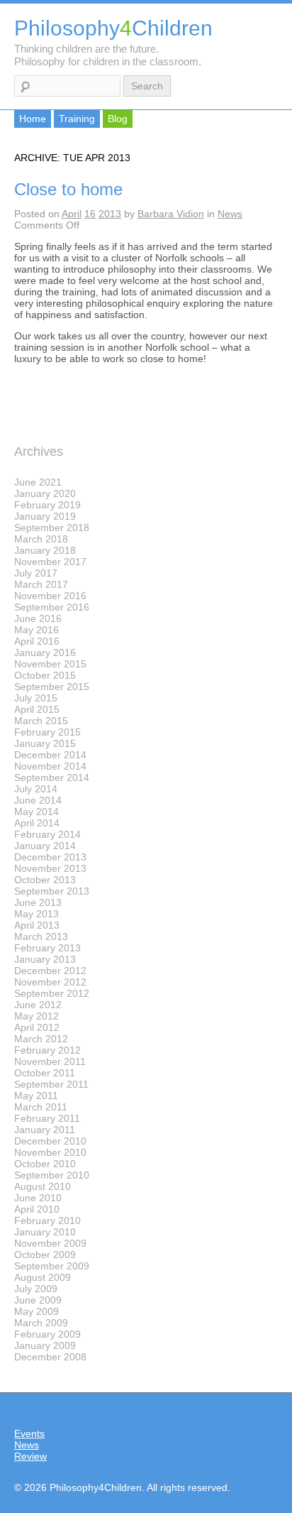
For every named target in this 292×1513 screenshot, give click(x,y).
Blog (118, 118)
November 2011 (50, 1061)
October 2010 (45, 1163)
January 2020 (45, 493)
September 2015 (51, 686)
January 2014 (45, 845)
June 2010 (38, 1197)
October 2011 (44, 1072)
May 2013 (36, 913)
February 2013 (47, 948)
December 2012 (50, 970)
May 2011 (36, 1095)
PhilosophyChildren (113, 28)
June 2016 (38, 618)
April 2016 (37, 641)
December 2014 (50, 754)
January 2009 (45, 1345)
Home (32, 118)
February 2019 (47, 504)
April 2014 (37, 823)
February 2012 (47, 1050)
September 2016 (51, 607)
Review (30, 1456)
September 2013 (51, 891)
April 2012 (37, 1027)
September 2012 (51, 993)
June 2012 (38, 1004)
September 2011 (51, 1084)
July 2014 (35, 788)
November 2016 (50, 595)
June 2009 (38, 1300)
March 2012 (41, 1038)
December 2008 (50, 1356)
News (230, 213)
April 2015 (37, 709)
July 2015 (35, 698)
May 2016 (36, 629)
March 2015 (41, 720)
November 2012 (50, 982)
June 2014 (38, 800)
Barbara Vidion (170, 213)
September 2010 (51, 1175)
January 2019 (45, 516)
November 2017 (50, 561)
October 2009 (45, 1254)
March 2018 (41, 539)
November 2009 (50, 1243)
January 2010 (45, 1232)
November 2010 (50, 1152)
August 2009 (42, 1277)
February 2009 (47, 1334)
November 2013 (50, 868)
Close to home (68, 189)
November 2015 (50, 664)
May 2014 (36, 811)
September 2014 (51, 777)
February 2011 (47, 1118)
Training (77, 118)
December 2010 (50, 1141)
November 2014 (50, 766)
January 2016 (45, 652)
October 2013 (45, 879)
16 (90, 213)
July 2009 (35, 1288)
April (72, 213)
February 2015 (47, 732)
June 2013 (38, 902)
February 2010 (47, 1220)
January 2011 (44, 1129)
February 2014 (47, 834)
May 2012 (36, 1016)
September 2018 (51, 527)
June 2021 (38, 482)
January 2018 (45, 550)
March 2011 (40, 1107)
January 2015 (45, 743)
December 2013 (50, 857)
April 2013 (37, 925)
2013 (110, 213)
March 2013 (41, 936)
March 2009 (41, 1322)
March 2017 (41, 584)
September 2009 (51, 1266)
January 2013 (45, 959)
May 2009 (36, 1311)
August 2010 (42, 1186)
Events (29, 1433)
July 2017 (35, 573)
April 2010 (37, 1209)
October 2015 (45, 675)
